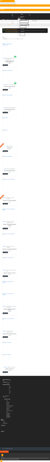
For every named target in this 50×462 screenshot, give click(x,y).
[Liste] (4, 37)
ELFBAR (4, 58)
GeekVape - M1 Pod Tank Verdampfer (9, 200)
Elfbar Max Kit (9, 147)
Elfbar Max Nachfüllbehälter (9, 170)
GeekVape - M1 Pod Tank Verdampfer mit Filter (9, 225)
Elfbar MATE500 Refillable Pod (9, 109)
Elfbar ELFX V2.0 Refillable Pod (9, 86)
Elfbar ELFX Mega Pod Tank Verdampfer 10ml (9, 61)
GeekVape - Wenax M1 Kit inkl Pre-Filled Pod (9, 309)
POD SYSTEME (34, 20)
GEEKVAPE (4, 197)
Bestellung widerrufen (4, 451)
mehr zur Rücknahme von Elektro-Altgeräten (11, 31)
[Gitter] (3, 37)
